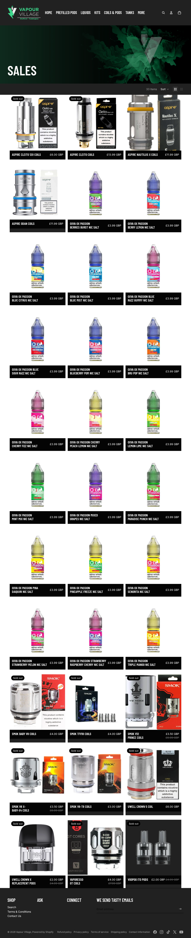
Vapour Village (23, 932)
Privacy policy (81, 932)
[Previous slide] (15, 702)
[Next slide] (59, 702)
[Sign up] (180, 909)
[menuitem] (48, 13)
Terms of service (100, 932)
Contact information (139, 932)
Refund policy (64, 932)
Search (11, 907)
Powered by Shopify (43, 932)
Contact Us (14, 915)
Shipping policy (119, 932)
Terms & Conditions (19, 911)
